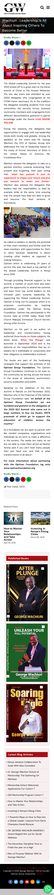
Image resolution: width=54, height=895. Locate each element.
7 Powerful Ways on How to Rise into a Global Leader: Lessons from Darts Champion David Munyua (27, 821)
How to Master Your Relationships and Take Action (13, 534)
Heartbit (39, 874)
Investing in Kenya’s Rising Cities (39, 531)
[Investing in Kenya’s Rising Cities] (40, 518)
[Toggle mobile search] (42, 7)
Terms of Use (27, 868)
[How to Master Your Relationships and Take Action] (13, 518)
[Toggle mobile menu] (48, 7)
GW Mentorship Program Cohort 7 (26, 795)
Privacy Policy (13, 868)
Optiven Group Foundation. (20, 367)
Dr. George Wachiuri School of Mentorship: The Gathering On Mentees (23, 775)
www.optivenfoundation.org (19, 468)
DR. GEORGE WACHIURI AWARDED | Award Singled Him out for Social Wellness (26, 834)
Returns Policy (40, 868)
